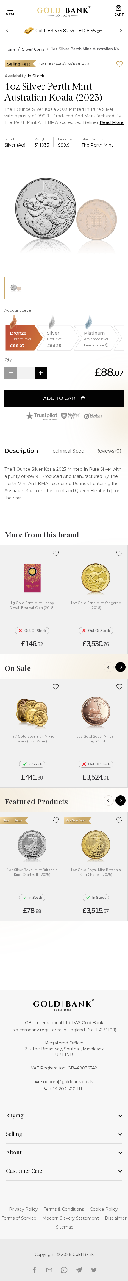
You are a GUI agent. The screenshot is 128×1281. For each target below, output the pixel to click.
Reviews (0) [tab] (108, 451)
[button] (55, 553)
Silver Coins (33, 49)
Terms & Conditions (64, 1209)
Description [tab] (21, 450)
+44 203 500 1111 (66, 1089)
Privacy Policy (23, 1209)
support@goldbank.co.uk (67, 1081)
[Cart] (118, 8)
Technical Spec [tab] (67, 451)
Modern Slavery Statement (70, 1218)
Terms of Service (19, 1218)
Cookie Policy (104, 1209)
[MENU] (9, 8)
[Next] (120, 667)
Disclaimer (116, 1218)
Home (10, 49)
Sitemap (65, 1227)
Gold (40, 30)
